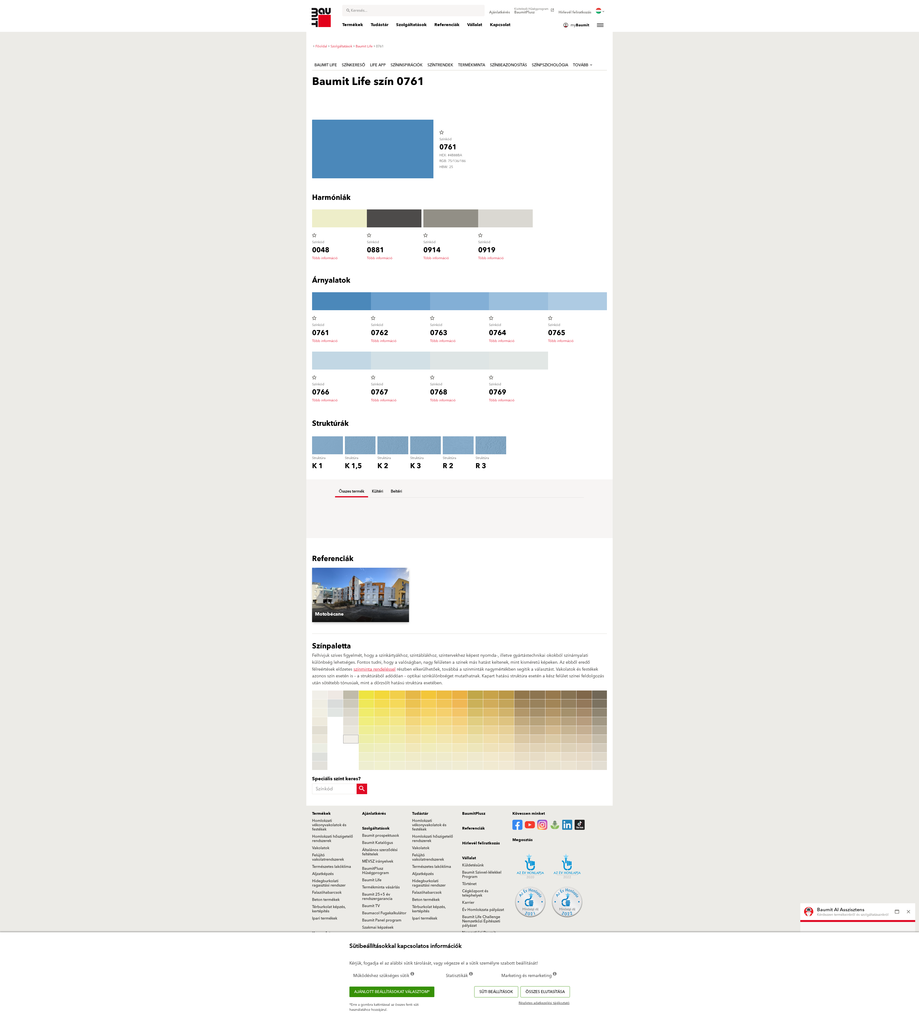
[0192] (584, 703)
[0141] (506, 695)
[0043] (397, 712)
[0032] (382, 703)
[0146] (506, 739)
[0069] (428, 765)
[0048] (397, 756)
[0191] (584, 695)
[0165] (537, 730)
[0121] (475, 695)
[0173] (553, 712)
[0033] (382, 712)
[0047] (397, 748)
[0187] (568, 748)
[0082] (459, 703)
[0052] (413, 703)
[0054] (413, 721)
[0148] (506, 756)
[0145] (506, 730)
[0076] (444, 739)
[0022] (366, 703)
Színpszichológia (550, 65)
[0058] (413, 756)
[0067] (428, 748)
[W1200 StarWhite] (319, 695)
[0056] (413, 739)
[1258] (599, 756)
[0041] (397, 695)
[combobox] (413, 10)
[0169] (537, 765)
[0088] (459, 756)
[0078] (444, 756)
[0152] (522, 703)
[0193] (584, 712)
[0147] (506, 748)
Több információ (325, 258)
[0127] (475, 748)
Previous (311, 730)
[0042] (397, 703)
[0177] (553, 748)
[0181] (568, 695)
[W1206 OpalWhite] (319, 748)
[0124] (475, 721)
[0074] (444, 721)
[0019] (351, 739)
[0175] (553, 730)
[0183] (568, 712)
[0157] (522, 748)
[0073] (444, 712)
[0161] (537, 695)
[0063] (428, 712)
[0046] (397, 739)
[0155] (522, 730)
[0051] (413, 695)
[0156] (522, 739)
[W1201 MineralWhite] (319, 703)
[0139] (491, 765)
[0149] (506, 765)
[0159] (522, 765)
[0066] (428, 739)
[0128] (475, 756)
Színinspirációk (407, 65)
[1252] (599, 703)
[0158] (522, 756)
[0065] (428, 730)
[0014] (351, 695)
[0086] (459, 739)
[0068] (428, 756)
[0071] (444, 695)
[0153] (522, 712)
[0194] (584, 721)
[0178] (553, 756)
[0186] (568, 739)
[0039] (382, 765)
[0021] (366, 695)
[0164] (537, 721)
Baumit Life (325, 65)
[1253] (599, 712)
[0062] (428, 703)
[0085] (459, 730)
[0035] (382, 730)
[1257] (599, 748)
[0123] (475, 712)
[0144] (506, 721)
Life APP (378, 65)
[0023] (366, 712)
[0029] (366, 765)
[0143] (506, 712)
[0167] (537, 748)
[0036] (382, 739)
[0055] (413, 730)
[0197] (584, 748)
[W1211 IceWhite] (335, 712)
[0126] (475, 739)
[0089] (459, 765)
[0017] (351, 721)
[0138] (491, 756)
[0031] (382, 695)
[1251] (599, 695)
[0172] (553, 703)
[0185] (568, 730)
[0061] (428, 695)
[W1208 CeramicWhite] (319, 765)
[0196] (584, 739)
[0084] (459, 721)
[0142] (506, 703)
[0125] (475, 730)
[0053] (413, 712)
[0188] (568, 756)
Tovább (581, 65)
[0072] (444, 703)
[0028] (366, 756)
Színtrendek (440, 65)
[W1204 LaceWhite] (319, 730)
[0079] (444, 765)
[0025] (366, 730)
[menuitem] (499, 10)
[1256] (599, 739)
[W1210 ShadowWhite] (335, 703)
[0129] (475, 765)
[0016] (351, 712)
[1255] (599, 730)
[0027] (366, 748)
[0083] (459, 712)
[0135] (491, 730)
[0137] (491, 748)
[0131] (491, 695)
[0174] (553, 721)
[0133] (491, 712)
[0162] (537, 703)
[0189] (568, 765)
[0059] (413, 765)
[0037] (382, 748)
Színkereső (353, 65)
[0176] (553, 739)
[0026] (366, 739)
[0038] (382, 756)
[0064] (428, 721)
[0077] (444, 748)
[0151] (522, 695)
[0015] (351, 703)
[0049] (397, 765)
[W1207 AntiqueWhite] (319, 756)
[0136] (491, 739)
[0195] (584, 730)
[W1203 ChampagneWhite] (319, 721)
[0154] (522, 721)
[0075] (444, 730)
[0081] (459, 695)
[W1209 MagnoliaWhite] (335, 695)
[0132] (491, 703)
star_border (441, 132)
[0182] (568, 703)
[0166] (537, 739)
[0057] (413, 748)
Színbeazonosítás (508, 65)
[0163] (537, 712)
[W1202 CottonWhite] (319, 712)
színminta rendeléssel (374, 669)
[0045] (397, 730)
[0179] (553, 765)
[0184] (568, 721)
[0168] (537, 756)
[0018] (351, 730)
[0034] (382, 721)
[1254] (599, 721)
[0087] (459, 748)
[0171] (553, 695)
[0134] (491, 721)
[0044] (397, 721)
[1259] (599, 765)
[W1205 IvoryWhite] (319, 739)
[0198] (584, 756)
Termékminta (471, 65)
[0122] (475, 703)
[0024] (366, 721)
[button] (374, 595)
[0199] (584, 765)
